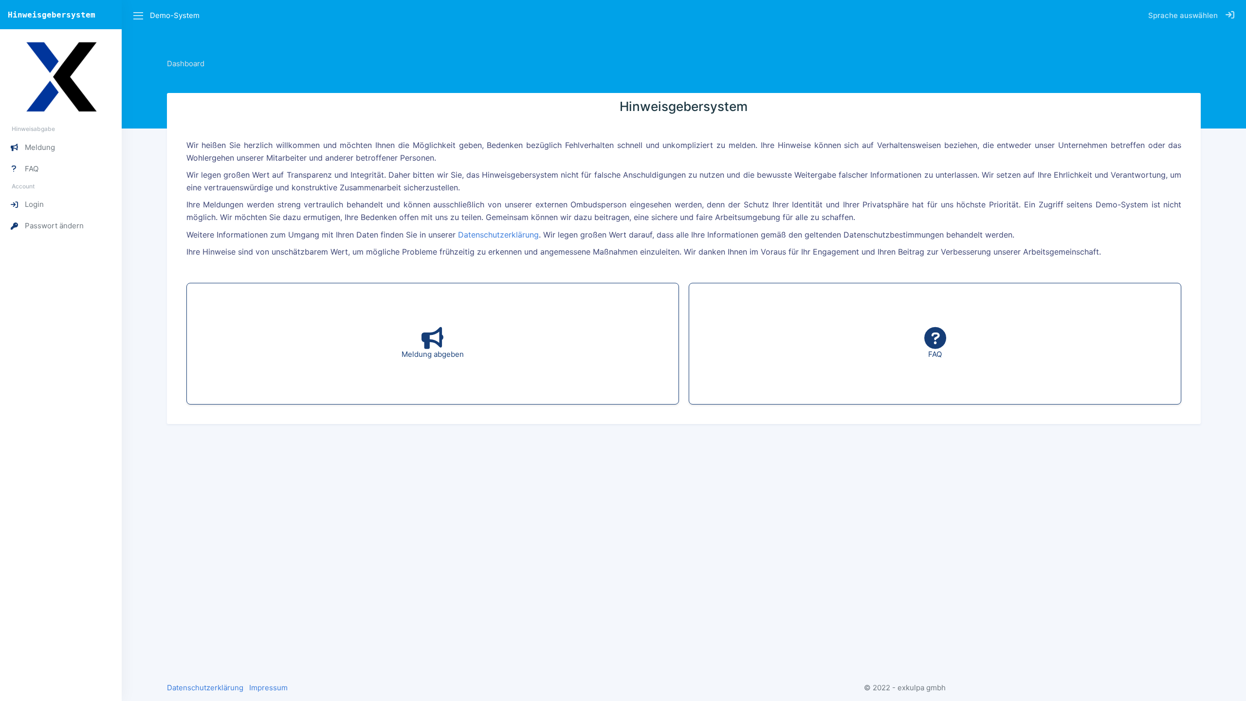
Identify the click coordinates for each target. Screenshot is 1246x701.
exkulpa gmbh (922, 687)
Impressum (268, 687)
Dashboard (185, 63)
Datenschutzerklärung (498, 235)
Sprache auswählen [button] (1183, 15)
